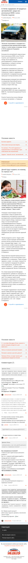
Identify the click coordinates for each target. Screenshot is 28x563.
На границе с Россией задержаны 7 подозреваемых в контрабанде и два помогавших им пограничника (11, 149)
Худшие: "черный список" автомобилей (12, 154)
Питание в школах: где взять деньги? (11, 353)
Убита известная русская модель (10, 144)
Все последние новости (8, 535)
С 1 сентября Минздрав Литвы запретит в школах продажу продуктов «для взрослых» (13, 345)
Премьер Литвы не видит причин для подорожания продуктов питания (11, 356)
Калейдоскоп (6, 20)
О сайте (4, 530)
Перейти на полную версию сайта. (14, 545)
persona (6, 424)
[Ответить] (25, 395)
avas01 (6, 437)
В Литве (4, 177)
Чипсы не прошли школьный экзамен (11, 349)
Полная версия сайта (9, 4)
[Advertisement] (14, 122)
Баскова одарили (6, 141)
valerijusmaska (7, 394)
